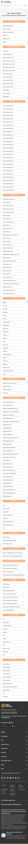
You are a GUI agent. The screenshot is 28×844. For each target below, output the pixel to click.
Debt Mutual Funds (7, 389)
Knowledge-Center (7, 543)
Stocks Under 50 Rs (7, 77)
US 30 (4, 374)
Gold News (5, 696)
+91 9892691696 (5, 717)
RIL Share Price (6, 274)
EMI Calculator (6, 584)
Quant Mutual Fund (7, 405)
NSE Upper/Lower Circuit (9, 67)
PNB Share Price (7, 257)
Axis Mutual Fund (7, 424)
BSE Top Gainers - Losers (9, 60)
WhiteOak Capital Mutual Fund (10, 408)
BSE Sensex (6, 328)
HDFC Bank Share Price (8, 209)
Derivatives (5, 651)
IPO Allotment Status (8, 521)
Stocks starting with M (8, 144)
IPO (3, 505)
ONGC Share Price (7, 270)
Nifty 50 (5, 302)
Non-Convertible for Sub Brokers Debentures (14, 575)
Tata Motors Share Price (9, 199)
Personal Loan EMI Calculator (10, 603)
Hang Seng (5, 348)
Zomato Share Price (8, 228)
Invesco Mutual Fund (8, 476)
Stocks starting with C (8, 112)
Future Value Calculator (8, 610)
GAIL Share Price (7, 241)
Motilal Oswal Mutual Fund (9, 447)
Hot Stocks (5, 51)
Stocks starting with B (8, 109)
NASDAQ (5, 338)
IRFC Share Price (7, 202)
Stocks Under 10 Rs (7, 73)
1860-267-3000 (5, 713)
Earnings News (6, 690)
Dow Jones (5, 344)
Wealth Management (8, 25)
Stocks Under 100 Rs (8, 80)
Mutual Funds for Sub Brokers (10, 565)
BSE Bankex (6, 331)
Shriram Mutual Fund (8, 467)
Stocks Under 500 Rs (8, 83)
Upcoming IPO (6, 508)
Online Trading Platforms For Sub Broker (12, 553)
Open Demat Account (8, 32)
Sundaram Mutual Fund (8, 415)
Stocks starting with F (8, 122)
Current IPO (5, 512)
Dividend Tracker (7, 386)
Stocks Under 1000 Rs (8, 86)
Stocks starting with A (8, 105)
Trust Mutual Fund (7, 428)
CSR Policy (4, 793)
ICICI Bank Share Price (8, 251)
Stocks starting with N (8, 148)
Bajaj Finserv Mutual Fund (9, 457)
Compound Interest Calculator (10, 600)
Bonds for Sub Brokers (8, 571)
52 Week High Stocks (8, 54)
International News (7, 677)
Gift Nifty (5, 335)
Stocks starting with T (8, 167)
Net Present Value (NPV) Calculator (11, 606)
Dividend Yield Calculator (9, 590)
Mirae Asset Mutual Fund (9, 470)
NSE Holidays (6, 90)
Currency (5, 632)
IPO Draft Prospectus (8, 525)
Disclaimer (4, 785)
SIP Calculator (6, 587)
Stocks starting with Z (8, 187)
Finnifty (4, 315)
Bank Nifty (5, 312)
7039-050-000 (13, 713)
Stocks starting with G (8, 125)
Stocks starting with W (8, 177)
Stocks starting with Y (8, 183)
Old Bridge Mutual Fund (8, 441)
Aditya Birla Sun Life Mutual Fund (11, 411)
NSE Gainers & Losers (8, 57)
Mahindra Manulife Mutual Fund (10, 454)
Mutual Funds (6, 38)
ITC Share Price (6, 231)
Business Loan (6, 648)
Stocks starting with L (8, 141)
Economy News (6, 667)
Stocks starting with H (8, 128)
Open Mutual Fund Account (9, 383)
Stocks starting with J (8, 135)
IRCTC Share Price (7, 267)
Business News (6, 670)
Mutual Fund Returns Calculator (10, 597)
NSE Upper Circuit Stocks (9, 64)
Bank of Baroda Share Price (9, 261)
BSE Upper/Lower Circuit (9, 70)
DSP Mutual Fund (7, 496)
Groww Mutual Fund (7, 463)
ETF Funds (5, 393)
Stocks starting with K (8, 138)
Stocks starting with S (8, 164)
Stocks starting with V (8, 174)
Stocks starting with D (8, 115)
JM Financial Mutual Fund (9, 489)
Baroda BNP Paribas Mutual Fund (11, 421)
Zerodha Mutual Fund (8, 486)
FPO (4, 528)
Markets (5, 35)
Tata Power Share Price (8, 212)
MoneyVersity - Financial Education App (12, 556)
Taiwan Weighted (7, 354)
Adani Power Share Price (9, 290)
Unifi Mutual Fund (7, 483)
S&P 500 (5, 351)
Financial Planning (7, 625)
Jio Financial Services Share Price (11, 283)
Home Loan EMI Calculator (9, 594)
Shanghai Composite (8, 370)
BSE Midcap (6, 325)
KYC (4, 655)
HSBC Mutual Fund (7, 444)
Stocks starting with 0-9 (8, 190)
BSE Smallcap (6, 322)
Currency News (6, 673)
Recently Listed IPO (7, 515)
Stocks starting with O (8, 151)
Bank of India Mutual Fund (9, 493)
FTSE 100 (5, 361)
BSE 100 (5, 318)
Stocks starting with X (8, 180)
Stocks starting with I (8, 131)
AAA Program (6, 537)
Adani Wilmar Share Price (9, 293)
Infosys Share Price (7, 287)
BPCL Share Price (7, 238)
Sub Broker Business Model (9, 540)
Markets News (6, 664)
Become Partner (7, 29)
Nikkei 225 (5, 364)
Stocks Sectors (6, 93)
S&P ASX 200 (6, 367)
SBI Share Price (6, 215)
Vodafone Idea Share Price (9, 280)
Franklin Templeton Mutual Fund (10, 437)
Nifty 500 (5, 309)
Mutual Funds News (7, 683)
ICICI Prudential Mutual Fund (9, 473)
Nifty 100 (5, 305)
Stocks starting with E (8, 118)
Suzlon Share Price (7, 277)
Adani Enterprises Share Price (10, 235)
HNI (3, 635)
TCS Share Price (7, 264)
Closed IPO (5, 518)
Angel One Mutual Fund (8, 450)
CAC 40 (4, 357)
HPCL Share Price (7, 244)
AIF (3, 619)
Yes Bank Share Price (8, 205)
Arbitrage (5, 629)
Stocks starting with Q (8, 157)
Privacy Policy (22, 789)
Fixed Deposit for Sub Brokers (10, 568)
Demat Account (6, 642)
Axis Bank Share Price (8, 248)
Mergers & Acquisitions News (10, 686)
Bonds (4, 42)
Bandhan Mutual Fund (8, 418)
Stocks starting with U (8, 170)
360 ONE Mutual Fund (8, 480)
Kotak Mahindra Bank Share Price (11, 254)
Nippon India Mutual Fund (9, 402)
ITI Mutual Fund (6, 460)
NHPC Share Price (7, 225)
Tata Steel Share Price (8, 222)
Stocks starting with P (8, 154)
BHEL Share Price (7, 218)
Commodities (6, 622)
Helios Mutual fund (7, 431)
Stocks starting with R (8, 161)
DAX (4, 341)
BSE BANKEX (6, 96)
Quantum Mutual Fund (8, 434)
